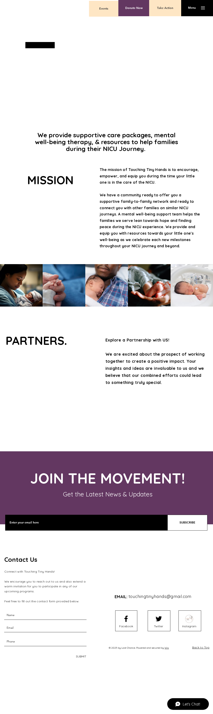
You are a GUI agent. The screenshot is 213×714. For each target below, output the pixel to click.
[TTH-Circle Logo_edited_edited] (189, 619)
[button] (192, 8)
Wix (167, 647)
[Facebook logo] (126, 619)
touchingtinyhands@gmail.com (160, 596)
